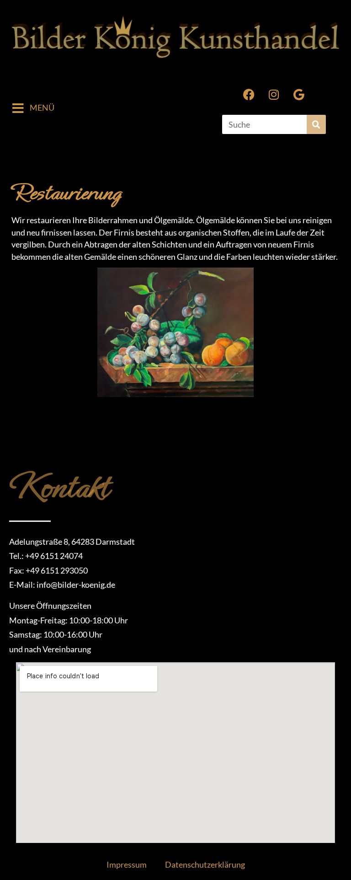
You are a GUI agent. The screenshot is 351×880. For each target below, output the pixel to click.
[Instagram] (273, 94)
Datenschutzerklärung (205, 864)
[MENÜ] (17, 108)
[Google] (298, 94)
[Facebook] (248, 94)
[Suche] (316, 124)
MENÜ (42, 108)
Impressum (126, 864)
